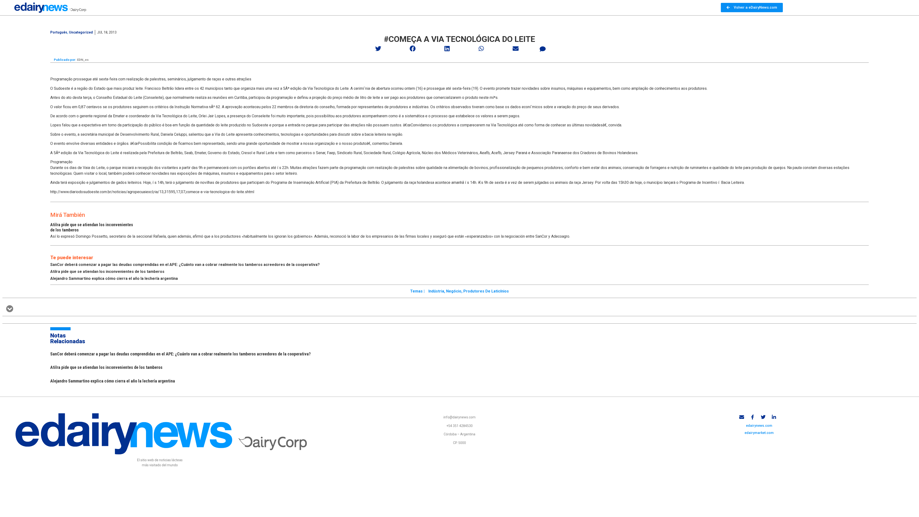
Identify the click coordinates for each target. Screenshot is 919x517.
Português (58, 32)
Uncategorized (81, 32)
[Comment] (543, 49)
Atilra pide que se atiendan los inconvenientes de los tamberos (107, 271)
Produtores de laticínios (486, 291)
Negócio (453, 291)
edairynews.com (759, 425)
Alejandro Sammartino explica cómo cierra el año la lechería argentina (114, 278)
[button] (378, 48)
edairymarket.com (759, 433)
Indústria (436, 291)
